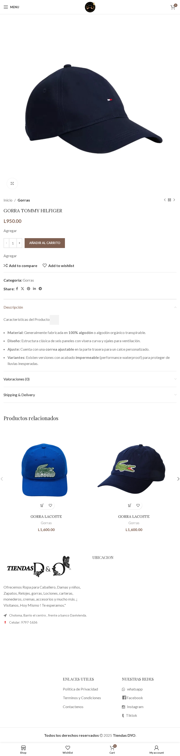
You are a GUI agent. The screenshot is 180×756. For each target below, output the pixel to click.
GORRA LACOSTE (46, 516)
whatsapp (135, 689)
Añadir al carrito (44, 243)
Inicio (8, 200)
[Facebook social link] (17, 289)
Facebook (135, 697)
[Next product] (174, 200)
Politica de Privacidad (80, 689)
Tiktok (131, 715)
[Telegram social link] (40, 289)
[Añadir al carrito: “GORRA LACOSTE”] (42, 505)
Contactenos (73, 706)
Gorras (24, 200)
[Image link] (39, 566)
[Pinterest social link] (29, 289)
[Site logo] (90, 6)
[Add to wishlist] (50, 505)
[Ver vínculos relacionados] (54, 320)
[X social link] (22, 289)
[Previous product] (164, 200)
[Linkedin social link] (34, 289)
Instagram (135, 706)
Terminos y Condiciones (82, 697)
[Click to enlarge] (12, 183)
